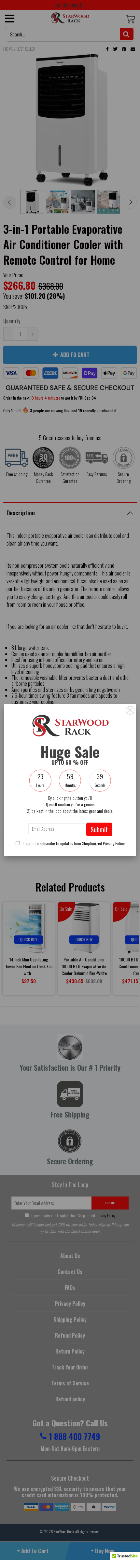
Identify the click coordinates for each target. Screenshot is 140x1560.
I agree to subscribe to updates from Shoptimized (73, 843)
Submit (99, 829)
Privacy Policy (114, 843)
